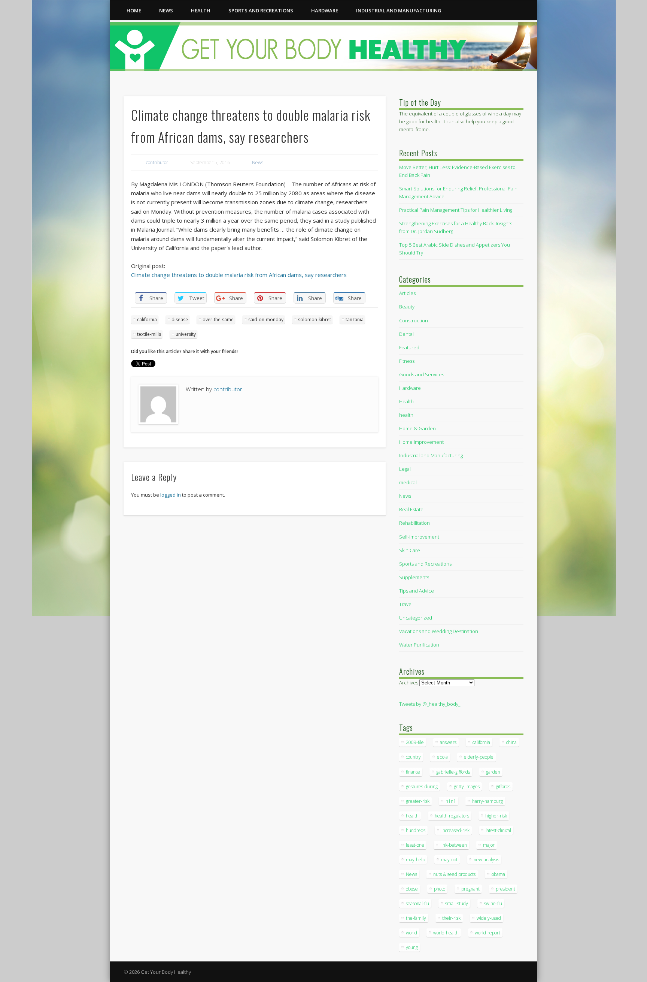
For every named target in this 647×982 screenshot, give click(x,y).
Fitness (406, 361)
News (166, 10)
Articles (407, 293)
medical (408, 482)
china (511, 742)
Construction (413, 320)
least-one (415, 845)
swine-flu (493, 903)
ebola (442, 757)
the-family (416, 918)
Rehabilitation (414, 522)
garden (493, 772)
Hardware (324, 10)
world (411, 933)
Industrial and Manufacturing (398, 10)
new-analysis (486, 859)
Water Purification (419, 644)
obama (498, 874)
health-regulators (452, 816)
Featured (409, 347)
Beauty (406, 306)
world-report (487, 933)
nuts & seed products (454, 874)
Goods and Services (421, 374)
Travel (406, 604)
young (412, 947)
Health (406, 401)
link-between (453, 845)
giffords (503, 786)
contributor (157, 162)
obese (412, 889)
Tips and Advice (416, 590)
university (186, 334)
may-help (415, 859)
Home (134, 10)
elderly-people (478, 757)
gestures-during (422, 786)
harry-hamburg (487, 801)
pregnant (470, 889)
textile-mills (149, 334)
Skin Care (409, 550)
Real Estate (411, 509)
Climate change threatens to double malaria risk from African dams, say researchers (239, 274)
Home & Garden (417, 428)
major (489, 845)
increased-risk (455, 830)
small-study (456, 903)
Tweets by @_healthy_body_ (429, 704)
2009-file (415, 742)
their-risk (451, 918)
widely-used (489, 918)
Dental (406, 334)
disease (179, 319)
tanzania (355, 319)
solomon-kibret (314, 319)
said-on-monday (265, 319)
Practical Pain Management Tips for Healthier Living (455, 210)
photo (439, 889)
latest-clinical (498, 830)
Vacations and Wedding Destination (438, 631)
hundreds (415, 830)
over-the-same (218, 319)
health (200, 10)
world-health (446, 933)
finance (413, 772)
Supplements (414, 577)
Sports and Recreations (260, 10)
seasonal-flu (417, 903)
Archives (408, 682)
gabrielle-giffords (453, 772)
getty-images (467, 786)
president (505, 889)
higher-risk (496, 816)
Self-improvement (419, 536)
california (147, 319)
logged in (170, 494)
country (413, 757)
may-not (449, 859)
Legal (405, 469)
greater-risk (417, 801)
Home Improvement (421, 442)
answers (448, 742)
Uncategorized (415, 617)
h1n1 (451, 801)
